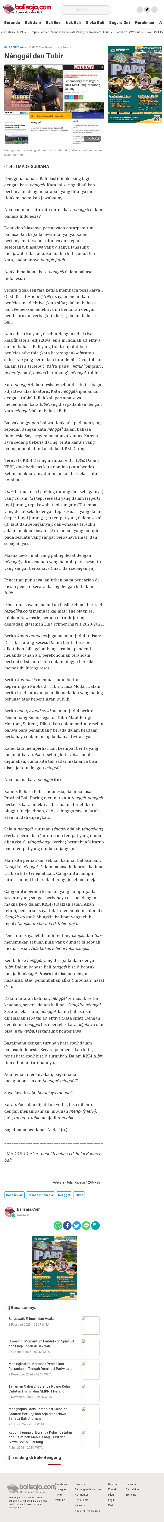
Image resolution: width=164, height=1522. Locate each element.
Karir (111, 1505)
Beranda (12, 23)
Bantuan (113, 1484)
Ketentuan (81, 1505)
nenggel (64, 1195)
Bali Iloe (53, 23)
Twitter (59, 1495)
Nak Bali (73, 23)
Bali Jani (33, 23)
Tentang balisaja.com (88, 1489)
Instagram (61, 1489)
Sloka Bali (95, 23)
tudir (79, 1195)
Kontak (112, 1489)
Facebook (61, 1484)
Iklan (111, 1495)
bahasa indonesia (40, 1195)
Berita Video (133, 1489)
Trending (131, 1495)
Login (111, 1500)
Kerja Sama (81, 1500)
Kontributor (81, 1495)
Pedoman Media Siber (88, 1511)
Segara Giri (119, 23)
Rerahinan (144, 23)
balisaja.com (29, 1209)
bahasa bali (14, 1195)
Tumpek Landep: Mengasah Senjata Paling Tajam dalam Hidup (53, 32)
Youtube (60, 1500)
